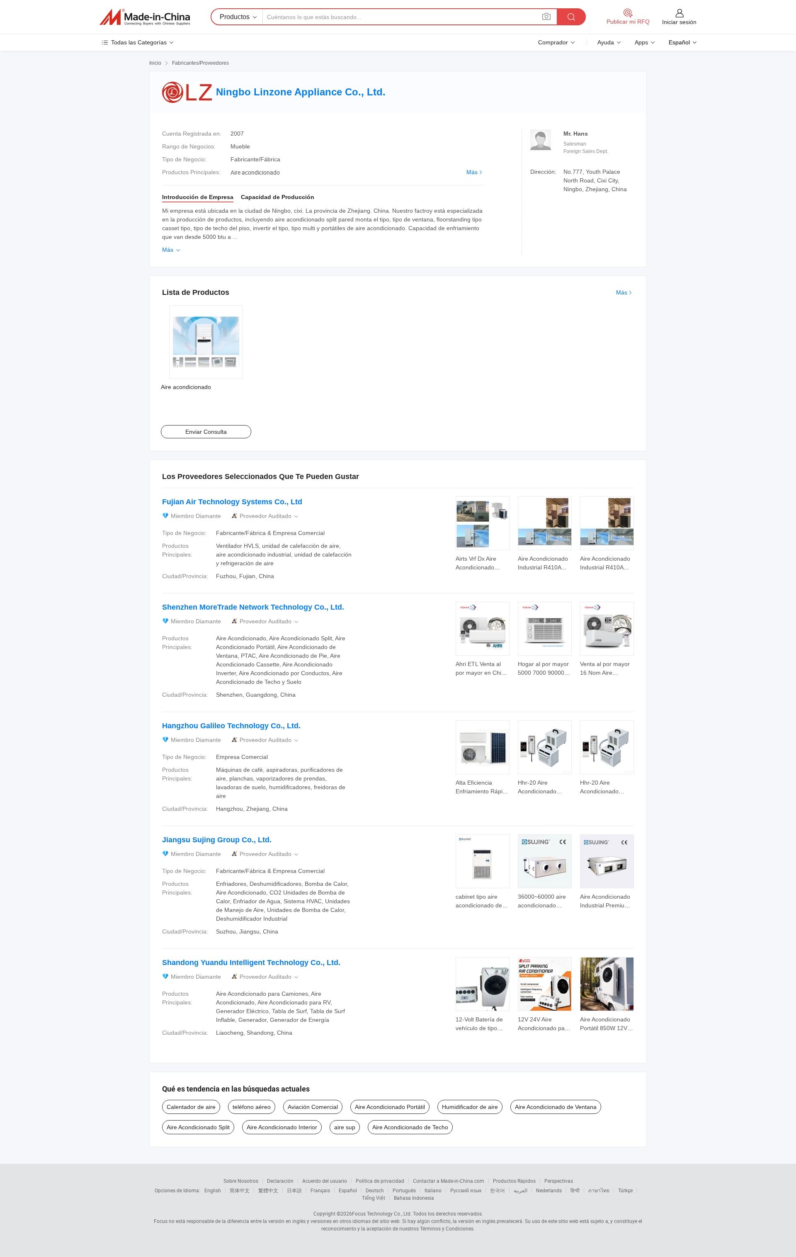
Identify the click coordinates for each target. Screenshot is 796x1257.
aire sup (344, 1127)
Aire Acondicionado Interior (282, 1127)
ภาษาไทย (598, 1190)
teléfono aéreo (252, 1107)
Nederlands (549, 1190)
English (212, 1190)
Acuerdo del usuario (324, 1180)
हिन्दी (575, 1190)
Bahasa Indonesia (414, 1197)
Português (404, 1190)
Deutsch (375, 1190)
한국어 (497, 1190)
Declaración (280, 1180)
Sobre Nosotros (240, 1180)
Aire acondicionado (186, 387)
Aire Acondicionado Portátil (390, 1107)
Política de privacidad (380, 1180)
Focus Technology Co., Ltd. (382, 1213)
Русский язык (465, 1190)
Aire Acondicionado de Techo (410, 1127)
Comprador (553, 42)
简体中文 (240, 1190)
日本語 (294, 1190)
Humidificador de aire (470, 1107)
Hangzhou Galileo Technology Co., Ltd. (231, 726)
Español (348, 1190)
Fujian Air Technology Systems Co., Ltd (232, 502)
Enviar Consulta (206, 431)
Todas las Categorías (139, 42)
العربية (520, 1190)
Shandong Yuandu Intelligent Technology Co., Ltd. (251, 962)
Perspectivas (558, 1180)
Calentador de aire (191, 1107)
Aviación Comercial (313, 1107)
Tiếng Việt (373, 1197)
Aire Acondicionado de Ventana (556, 1107)
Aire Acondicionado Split (198, 1127)
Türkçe (625, 1190)
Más (472, 172)
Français (320, 1190)
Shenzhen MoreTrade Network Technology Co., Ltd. (253, 607)
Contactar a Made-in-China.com (448, 1180)
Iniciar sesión (679, 22)
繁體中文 (268, 1190)
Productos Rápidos (514, 1180)
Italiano (433, 1190)
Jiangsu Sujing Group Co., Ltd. (217, 840)
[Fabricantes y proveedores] (145, 17)
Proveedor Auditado (270, 516)
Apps (641, 42)
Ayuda (605, 42)
